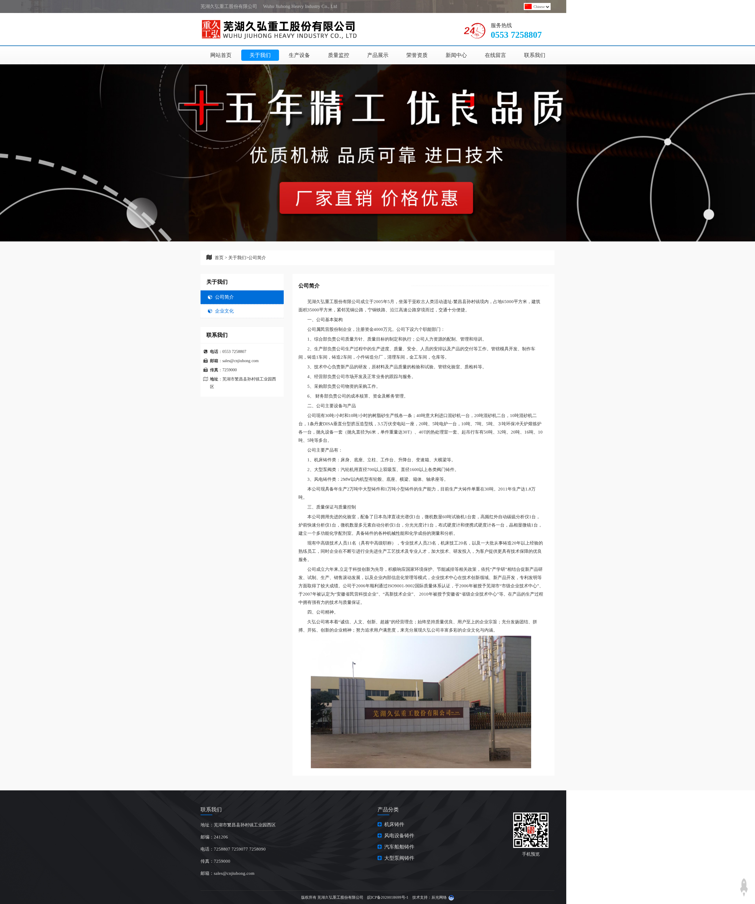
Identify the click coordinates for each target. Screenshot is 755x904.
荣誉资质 (417, 55)
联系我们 (534, 55)
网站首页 (221, 55)
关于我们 (260, 55)
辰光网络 (439, 897)
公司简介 (257, 257)
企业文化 (224, 310)
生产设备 (299, 55)
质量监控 (338, 55)
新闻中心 (456, 55)
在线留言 (495, 55)
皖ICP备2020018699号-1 (387, 897)
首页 (219, 257)
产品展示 (377, 55)
